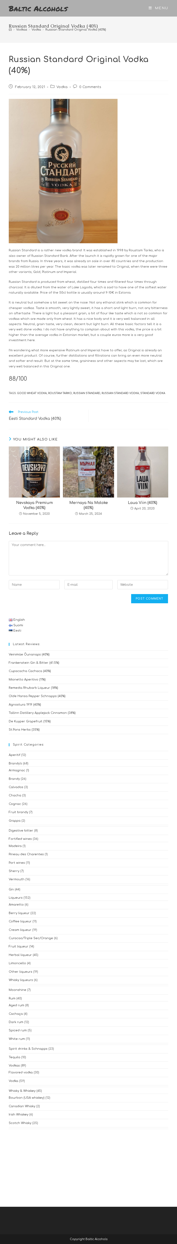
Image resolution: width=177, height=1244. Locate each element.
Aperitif (14, 755)
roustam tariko (60, 393)
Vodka (62, 87)
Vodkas (14, 1065)
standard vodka (152, 393)
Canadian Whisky (22, 1106)
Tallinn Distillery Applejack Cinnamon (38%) (42, 713)
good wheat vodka (32, 393)
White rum (17, 1039)
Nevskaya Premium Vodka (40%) (34, 505)
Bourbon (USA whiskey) (26, 1097)
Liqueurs (16, 897)
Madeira (15, 846)
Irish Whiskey (18, 1114)
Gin (11, 889)
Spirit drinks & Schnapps (28, 1048)
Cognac (15, 804)
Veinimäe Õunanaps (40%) (29, 654)
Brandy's (15, 763)
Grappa (15, 820)
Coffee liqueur (20, 921)
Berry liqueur (19, 913)
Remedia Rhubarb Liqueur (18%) (33, 687)
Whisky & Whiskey (22, 1090)
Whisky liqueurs (21, 980)
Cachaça (16, 1013)
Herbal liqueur (20, 955)
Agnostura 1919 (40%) (25, 704)
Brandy (14, 779)
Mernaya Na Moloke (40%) (88, 505)
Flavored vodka (21, 1072)
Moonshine (17, 990)
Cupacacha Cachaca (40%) (30, 671)
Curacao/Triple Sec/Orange (31, 938)
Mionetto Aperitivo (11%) (27, 679)
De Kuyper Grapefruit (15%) (30, 721)
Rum (12, 998)
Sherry (14, 871)
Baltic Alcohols (38, 8)
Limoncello (17, 963)
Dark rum (16, 1022)
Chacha (15, 795)
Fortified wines (20, 839)
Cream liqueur (20, 930)
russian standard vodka (120, 393)
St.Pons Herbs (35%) (24, 729)
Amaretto (16, 904)
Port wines (17, 862)
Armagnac (17, 770)
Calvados (16, 787)
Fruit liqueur (18, 946)
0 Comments (90, 87)
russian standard (86, 393)
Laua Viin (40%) (142, 503)
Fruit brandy (18, 812)
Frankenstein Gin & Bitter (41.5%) (34, 662)
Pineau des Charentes (26, 854)
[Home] (10, 29)
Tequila (14, 1057)
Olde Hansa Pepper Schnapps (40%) (37, 696)
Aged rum (16, 1005)
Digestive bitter (21, 830)
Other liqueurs (20, 971)
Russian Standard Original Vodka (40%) (75, 29)
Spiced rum (18, 1030)
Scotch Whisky (20, 1123)
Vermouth (16, 879)
